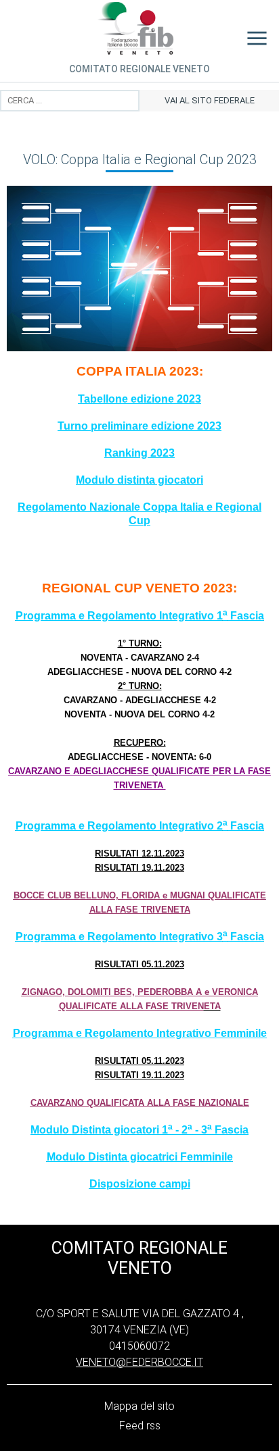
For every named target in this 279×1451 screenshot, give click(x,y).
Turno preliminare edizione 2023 (139, 426)
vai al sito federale (210, 100)
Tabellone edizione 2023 (139, 399)
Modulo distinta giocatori (139, 480)
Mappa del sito (139, 1406)
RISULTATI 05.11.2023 (139, 964)
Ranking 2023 (139, 453)
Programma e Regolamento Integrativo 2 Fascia (140, 826)
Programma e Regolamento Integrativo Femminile (140, 1033)
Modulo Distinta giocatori (94, 1130)
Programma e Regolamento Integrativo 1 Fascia (140, 615)
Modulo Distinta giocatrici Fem (124, 1157)
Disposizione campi (139, 1184)
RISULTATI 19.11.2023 (139, 868)
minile (217, 1157)
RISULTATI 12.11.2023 (139, 853)
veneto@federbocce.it (139, 1362)
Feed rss (139, 1425)
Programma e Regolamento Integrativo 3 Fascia (140, 936)
